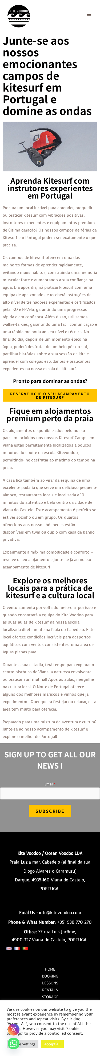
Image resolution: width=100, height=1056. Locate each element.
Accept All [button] (52, 1043)
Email (50, 784)
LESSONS (50, 982)
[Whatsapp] (13, 1043)
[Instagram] (13, 1030)
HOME (50, 969)
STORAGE (50, 996)
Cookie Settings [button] (22, 1043)
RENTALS (50, 989)
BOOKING (50, 976)
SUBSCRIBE (50, 811)
